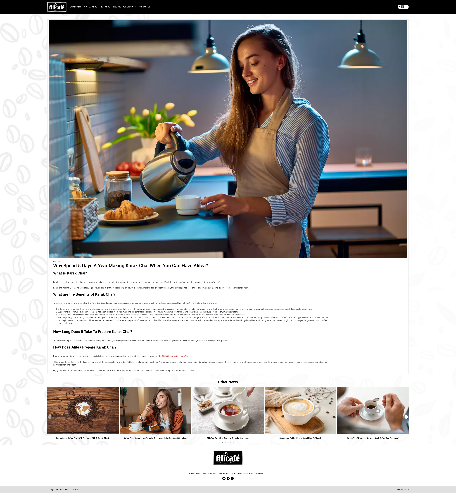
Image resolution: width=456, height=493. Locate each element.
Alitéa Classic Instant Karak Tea (175, 356)
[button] (403, 7)
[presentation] (50, 417)
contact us (144, 7)
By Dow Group (403, 489)
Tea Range (105, 7)
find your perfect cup (242, 473)
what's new (75, 7)
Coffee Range (90, 7)
